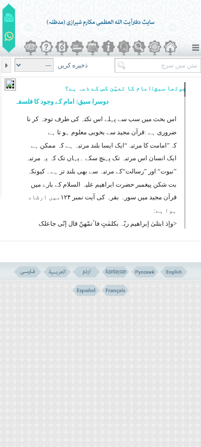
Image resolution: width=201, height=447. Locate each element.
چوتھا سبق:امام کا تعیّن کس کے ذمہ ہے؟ (125, 88)
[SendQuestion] (9, 17)
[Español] (86, 290)
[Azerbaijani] (115, 271)
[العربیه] (57, 271)
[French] (115, 290)
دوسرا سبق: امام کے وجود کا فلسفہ (62, 101)
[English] (174, 271)
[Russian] (145, 271)
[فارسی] (27, 271)
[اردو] (86, 271)
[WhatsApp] (9, 37)
